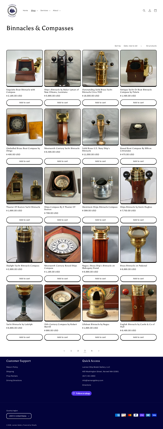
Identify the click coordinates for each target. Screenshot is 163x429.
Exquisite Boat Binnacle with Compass (20, 90)
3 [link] (85, 351)
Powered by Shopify (30, 425)
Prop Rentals (12, 376)
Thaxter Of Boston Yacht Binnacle (23, 207)
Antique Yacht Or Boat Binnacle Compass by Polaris (136, 90)
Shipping (10, 371)
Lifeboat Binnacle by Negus (95, 324)
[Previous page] (64, 351)
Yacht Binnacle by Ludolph (19, 324)
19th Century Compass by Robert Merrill (60, 325)
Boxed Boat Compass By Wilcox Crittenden (136, 149)
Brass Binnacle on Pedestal (133, 265)
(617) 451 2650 (88, 376)
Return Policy (12, 367)
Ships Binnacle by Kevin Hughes (136, 207)
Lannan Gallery (17, 425)
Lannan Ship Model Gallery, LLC (96, 367)
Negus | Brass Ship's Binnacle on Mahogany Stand (98, 266)
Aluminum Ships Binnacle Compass (99, 207)
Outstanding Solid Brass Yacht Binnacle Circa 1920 (97, 90)
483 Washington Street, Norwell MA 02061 (100, 371)
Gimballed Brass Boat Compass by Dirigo (23, 149)
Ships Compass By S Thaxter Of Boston (59, 208)
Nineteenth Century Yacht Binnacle (62, 148)
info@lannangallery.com (92, 380)
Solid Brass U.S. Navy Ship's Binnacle (96, 149)
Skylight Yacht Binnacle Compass (22, 265)
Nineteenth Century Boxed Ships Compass (60, 266)
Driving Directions (14, 380)
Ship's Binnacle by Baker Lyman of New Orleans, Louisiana (61, 90)
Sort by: (118, 46)
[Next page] (98, 351)
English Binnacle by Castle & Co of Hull (137, 325)
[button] (34, 10)
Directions (86, 385)
